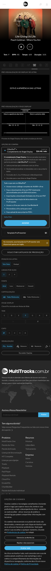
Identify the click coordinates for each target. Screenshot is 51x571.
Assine (25, 223)
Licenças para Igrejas (10, 460)
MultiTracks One (8, 441)
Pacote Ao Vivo (8, 445)
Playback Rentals (9, 475)
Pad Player (6, 471)
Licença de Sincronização (12, 452)
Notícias (29, 466)
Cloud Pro (6, 479)
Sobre (28, 458)
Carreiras (29, 462)
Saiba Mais (8, 217)
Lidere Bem (30, 445)
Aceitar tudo (25, 548)
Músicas (29, 441)
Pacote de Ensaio (9, 449)
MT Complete (7, 456)
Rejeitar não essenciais (25, 543)
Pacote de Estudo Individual (13, 490)
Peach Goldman (18, 40)
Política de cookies (11, 564)
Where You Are (33, 40)
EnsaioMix (6, 483)
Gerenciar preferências (25, 538)
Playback (5, 468)
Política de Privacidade (29, 564)
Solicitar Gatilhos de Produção (25, 252)
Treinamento (31, 449)
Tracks (4, 464)
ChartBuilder (7, 487)
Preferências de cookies (16, 532)
